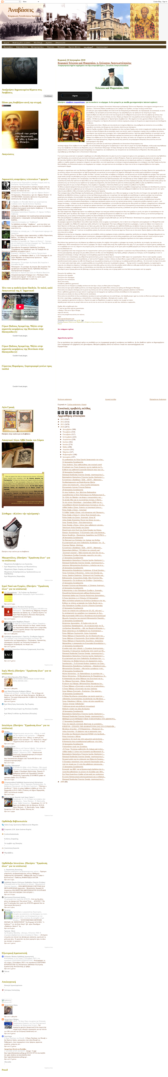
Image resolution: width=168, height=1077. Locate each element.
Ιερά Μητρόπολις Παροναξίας (14, 576)
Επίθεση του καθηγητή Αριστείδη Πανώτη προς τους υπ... (83, 470)
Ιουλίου (66, 442)
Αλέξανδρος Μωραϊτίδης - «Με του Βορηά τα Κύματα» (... (83, 628)
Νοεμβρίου (67, 432)
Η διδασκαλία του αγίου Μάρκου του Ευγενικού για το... (83, 679)
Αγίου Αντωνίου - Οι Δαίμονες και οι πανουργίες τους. (82, 731)
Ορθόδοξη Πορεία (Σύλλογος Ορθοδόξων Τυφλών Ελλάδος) (24, 882)
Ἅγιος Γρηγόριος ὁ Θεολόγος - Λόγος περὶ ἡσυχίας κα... (82, 573)
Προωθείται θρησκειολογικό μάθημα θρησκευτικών (81, 593)
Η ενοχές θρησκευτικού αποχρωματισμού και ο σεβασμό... (83, 777)
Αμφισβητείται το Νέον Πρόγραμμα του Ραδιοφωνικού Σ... (83, 495)
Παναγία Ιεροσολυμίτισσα (13, 985)
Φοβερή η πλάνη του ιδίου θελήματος (76, 709)
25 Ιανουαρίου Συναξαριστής (72, 583)
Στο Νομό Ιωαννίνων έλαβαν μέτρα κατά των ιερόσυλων (83, 774)
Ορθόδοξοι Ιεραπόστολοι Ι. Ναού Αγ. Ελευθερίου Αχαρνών (24, 636)
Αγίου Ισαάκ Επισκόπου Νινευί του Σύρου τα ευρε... (81, 520)
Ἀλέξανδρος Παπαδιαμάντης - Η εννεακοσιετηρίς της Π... (83, 626)
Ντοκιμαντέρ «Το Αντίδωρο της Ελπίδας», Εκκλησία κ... (83, 580)
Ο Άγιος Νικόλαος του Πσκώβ (14, 1038)
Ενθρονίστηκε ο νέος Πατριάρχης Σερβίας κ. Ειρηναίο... (82, 590)
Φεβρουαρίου (68, 454)
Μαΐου (65, 447)
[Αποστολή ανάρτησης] (82, 320)
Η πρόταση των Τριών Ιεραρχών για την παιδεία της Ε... (82, 467)
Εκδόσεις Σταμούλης (11, 839)
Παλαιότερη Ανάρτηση (158, 399)
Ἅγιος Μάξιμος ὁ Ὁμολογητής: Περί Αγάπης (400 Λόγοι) (83, 638)
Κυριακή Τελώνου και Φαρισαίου (73, 322)
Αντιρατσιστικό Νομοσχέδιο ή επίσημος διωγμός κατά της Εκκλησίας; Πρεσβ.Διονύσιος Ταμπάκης (30, 183)
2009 (62, 782)
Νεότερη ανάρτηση (65, 399)
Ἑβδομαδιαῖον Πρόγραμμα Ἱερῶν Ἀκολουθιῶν (28, 594)
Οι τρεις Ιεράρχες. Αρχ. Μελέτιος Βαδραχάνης (79, 492)
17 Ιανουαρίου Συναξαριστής (72, 721)
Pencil (60, 324)
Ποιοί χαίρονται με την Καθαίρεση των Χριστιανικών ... (82, 631)
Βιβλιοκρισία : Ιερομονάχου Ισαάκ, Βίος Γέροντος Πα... (82, 578)
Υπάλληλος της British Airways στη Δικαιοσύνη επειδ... (82, 661)
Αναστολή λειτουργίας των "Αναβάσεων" (24, 222)
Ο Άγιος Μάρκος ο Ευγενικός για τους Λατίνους (79, 689)
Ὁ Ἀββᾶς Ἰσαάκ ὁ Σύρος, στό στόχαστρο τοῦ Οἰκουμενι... (83, 512)
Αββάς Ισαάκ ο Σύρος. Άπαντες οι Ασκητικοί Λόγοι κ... (82, 507)
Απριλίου (66, 449)
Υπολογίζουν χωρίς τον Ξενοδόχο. (74, 746)
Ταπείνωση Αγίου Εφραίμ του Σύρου (75, 527)
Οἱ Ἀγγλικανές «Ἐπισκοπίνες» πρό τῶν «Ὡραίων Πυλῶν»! (30, 192)
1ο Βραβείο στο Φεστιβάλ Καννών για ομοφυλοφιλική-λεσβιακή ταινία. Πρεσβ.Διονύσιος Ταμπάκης (29, 203)
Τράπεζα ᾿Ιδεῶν (9, 931)
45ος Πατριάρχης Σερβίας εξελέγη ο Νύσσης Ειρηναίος (82, 606)
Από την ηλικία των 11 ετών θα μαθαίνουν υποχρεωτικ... (83, 764)
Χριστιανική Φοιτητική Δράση (14, 897)
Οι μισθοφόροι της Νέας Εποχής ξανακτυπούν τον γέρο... (83, 460)
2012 (62, 422)
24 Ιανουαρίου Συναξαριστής (72, 588)
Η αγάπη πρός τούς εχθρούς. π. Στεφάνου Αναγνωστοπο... (83, 648)
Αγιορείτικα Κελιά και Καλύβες (15, 1049)
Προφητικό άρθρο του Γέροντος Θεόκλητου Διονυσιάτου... (83, 595)
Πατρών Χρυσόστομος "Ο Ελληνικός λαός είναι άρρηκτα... (84, 533)
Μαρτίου (66, 452)
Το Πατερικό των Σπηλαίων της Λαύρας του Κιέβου (81, 540)
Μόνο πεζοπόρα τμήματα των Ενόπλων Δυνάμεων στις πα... (84, 600)
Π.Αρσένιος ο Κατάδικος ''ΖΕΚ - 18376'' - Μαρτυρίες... (82, 480)
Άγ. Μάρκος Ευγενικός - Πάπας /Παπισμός (78, 681)
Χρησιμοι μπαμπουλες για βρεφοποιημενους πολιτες (21, 871)
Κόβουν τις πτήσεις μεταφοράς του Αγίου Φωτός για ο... (82, 603)
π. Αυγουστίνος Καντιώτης (13, 869)
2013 (62, 419)
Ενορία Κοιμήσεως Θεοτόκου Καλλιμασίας (19, 607)
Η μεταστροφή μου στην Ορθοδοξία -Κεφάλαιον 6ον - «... (83, 658)
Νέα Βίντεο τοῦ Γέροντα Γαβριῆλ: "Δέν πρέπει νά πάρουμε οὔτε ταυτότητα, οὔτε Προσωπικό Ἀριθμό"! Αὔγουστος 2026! (29, 750)
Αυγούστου (67, 439)
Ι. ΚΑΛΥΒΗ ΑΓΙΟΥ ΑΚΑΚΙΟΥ (14, 1051)
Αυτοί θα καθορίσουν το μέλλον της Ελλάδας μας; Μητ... (83, 772)
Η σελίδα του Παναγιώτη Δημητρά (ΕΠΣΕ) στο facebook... (83, 734)
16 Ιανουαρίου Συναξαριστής (72, 744)
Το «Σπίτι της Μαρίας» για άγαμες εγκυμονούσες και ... (82, 497)
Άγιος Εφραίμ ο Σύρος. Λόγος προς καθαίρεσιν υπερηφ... (83, 525)
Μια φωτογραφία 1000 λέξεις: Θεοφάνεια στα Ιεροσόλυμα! (84, 616)
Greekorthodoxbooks (11, 834)
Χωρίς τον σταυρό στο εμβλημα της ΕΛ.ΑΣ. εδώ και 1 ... (83, 611)
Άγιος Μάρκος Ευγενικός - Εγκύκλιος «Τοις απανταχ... (82, 691)
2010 (62, 427)
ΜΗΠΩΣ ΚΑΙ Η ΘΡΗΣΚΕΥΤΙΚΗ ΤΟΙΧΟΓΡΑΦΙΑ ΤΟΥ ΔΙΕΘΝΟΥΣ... (89, 719)
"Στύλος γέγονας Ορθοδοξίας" (73, 704)
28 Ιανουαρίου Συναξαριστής (72, 538)
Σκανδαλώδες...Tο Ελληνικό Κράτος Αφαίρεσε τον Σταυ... (83, 663)
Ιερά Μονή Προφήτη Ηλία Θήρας (16, 677)
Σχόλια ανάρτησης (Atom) (76, 404)
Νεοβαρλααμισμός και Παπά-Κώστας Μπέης (78, 482)
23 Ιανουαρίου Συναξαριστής (72, 608)
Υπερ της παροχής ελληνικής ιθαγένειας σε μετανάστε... (82, 724)
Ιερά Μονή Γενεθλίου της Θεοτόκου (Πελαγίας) (20, 713)
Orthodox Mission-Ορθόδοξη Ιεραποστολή (19, 956)
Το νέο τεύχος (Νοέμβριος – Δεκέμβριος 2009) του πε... (82, 502)
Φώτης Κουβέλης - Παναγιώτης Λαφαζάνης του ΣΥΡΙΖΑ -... (84, 535)
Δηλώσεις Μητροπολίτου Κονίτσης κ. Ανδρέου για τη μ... (83, 565)
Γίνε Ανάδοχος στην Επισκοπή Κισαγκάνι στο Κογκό (21, 638)
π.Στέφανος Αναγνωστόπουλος (93, 322)
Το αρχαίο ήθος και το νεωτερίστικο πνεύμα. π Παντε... (82, 500)
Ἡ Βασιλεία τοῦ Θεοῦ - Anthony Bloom (17, 693)
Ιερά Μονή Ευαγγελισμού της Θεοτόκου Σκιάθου (21, 709)
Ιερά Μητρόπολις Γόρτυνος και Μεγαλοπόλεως (20, 567)
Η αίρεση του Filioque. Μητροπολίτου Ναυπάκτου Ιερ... (82, 684)
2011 (62, 424)
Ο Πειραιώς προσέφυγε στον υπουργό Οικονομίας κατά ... (83, 762)
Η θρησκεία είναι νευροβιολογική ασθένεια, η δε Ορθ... (82, 741)
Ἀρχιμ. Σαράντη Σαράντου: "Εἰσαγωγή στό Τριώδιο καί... (83, 575)
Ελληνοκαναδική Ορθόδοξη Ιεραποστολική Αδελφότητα (23, 782)
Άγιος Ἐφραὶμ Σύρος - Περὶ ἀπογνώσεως (77, 522)
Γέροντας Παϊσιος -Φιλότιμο (72, 545)
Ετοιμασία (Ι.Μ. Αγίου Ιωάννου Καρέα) (17, 829)
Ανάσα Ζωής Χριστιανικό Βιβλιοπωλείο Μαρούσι (21, 825)
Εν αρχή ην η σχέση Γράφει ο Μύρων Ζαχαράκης (29, 623)
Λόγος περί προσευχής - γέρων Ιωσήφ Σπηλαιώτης (80, 485)
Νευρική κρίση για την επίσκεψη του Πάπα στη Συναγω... (83, 759)
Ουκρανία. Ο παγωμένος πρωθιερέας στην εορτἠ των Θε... (83, 651)
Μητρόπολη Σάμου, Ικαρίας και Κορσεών (18, 569)
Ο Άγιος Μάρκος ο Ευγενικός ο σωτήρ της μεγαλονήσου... (83, 686)
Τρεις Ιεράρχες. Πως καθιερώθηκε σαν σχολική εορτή (82, 465)
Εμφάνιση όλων (49, 580)
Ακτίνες (6, 731)
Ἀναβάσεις (20, 9)
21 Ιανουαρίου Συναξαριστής (72, 646)
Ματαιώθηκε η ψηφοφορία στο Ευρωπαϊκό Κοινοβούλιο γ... (84, 643)
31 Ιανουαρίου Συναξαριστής (72, 462)
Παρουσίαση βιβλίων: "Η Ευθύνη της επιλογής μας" (81, 550)
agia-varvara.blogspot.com (66, 318)
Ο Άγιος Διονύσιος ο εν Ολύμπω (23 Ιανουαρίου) (80, 598)
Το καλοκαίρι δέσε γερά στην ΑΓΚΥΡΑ (17, 899)
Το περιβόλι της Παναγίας (13, 843)
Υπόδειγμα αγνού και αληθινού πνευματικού (78, 706)
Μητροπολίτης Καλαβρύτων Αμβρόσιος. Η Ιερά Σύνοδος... (83, 570)
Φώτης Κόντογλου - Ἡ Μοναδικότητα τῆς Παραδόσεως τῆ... (84, 676)
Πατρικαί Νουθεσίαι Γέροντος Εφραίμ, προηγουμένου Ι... (83, 475)
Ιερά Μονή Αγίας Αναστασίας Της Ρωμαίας (19, 704)
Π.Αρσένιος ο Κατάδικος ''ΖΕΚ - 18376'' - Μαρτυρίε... (82, 548)
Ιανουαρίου (67, 457)
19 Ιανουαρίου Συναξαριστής (72, 694)
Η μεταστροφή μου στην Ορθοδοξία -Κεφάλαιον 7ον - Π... (83, 543)
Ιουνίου (66, 444)
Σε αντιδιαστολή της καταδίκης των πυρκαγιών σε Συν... (82, 613)
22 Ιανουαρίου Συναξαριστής (72, 621)
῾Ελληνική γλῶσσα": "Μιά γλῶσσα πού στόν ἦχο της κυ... (83, 553)
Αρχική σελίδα (110, 399)
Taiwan (6, 971)
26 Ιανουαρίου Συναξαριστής (72, 568)
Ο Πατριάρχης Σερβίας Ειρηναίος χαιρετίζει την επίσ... (82, 555)
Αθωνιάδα (7, 1062)
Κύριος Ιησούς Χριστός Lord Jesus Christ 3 (19, 797)
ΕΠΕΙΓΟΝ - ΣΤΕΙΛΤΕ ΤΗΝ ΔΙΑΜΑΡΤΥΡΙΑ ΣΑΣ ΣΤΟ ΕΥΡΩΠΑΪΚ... (89, 726)
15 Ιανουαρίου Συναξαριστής (72, 767)
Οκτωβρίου (67, 434)
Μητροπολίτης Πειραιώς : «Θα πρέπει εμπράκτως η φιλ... (83, 668)
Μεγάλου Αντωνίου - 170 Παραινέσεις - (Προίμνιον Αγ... (83, 729)
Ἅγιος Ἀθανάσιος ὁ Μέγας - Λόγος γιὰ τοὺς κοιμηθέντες (82, 701)
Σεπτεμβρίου (67, 437)
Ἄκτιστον (7, 910)
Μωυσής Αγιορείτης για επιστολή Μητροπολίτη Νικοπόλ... (83, 618)
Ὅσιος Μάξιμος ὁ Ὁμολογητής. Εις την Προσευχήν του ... (83, 636)
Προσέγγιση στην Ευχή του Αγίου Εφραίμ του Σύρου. (82, 530)
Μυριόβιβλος (8, 853)
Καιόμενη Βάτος (9, 746)
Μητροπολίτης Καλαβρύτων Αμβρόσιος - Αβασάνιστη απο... (84, 666)
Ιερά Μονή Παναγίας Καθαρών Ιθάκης (17, 691)
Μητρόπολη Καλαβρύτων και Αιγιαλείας (18, 564)
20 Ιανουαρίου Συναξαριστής (72, 671)
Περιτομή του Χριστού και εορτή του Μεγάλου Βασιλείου (30, 272)
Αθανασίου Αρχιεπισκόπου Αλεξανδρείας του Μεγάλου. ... (83, 699)
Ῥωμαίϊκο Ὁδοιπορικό (12, 765)
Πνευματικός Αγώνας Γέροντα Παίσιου (76, 487)
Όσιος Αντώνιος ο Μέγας (71, 736)
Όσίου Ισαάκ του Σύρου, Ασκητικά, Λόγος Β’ (79, 517)
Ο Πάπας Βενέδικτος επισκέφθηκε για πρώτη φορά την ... (83, 696)
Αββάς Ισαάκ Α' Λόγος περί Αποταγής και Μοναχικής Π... (83, 752)
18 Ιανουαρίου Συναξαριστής (72, 711)
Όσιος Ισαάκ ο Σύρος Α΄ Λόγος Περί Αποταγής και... (81, 515)
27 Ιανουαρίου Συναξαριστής (72, 558)
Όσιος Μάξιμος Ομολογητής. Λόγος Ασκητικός (79, 633)
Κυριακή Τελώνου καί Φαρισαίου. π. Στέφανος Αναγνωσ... (83, 585)
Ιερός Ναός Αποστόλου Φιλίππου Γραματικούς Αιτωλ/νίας (24, 649)
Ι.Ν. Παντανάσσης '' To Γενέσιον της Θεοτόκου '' (21, 592)
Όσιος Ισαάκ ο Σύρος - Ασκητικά (74, 510)
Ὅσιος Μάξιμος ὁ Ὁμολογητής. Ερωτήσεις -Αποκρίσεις (82, 641)
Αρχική (6, 42)
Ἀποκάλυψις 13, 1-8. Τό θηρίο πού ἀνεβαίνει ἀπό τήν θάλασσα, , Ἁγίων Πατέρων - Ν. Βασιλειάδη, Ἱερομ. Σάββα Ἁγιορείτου (29, 801)
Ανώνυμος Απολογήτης (12, 990)
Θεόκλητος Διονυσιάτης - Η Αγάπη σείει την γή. (79, 623)
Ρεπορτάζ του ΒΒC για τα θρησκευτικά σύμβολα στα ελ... (83, 769)
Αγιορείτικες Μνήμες (11, 1019)
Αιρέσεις (49, 42)
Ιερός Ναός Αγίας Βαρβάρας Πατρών (17, 622)
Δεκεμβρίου (67, 429)
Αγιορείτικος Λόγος (10, 1005)
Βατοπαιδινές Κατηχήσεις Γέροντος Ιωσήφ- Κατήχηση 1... (83, 477)
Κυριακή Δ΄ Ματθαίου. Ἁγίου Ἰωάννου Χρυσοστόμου (29, 253)
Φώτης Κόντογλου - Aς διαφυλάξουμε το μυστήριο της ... (83, 673)
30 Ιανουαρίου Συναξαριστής (72, 472)
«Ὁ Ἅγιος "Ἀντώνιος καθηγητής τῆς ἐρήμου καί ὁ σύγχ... (83, 749)
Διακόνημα (8, 1036)
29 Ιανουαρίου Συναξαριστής (72, 490)
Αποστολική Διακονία (11, 848)
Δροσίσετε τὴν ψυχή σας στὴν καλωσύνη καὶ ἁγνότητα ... (83, 739)
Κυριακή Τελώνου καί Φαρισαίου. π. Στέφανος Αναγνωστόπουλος (94, 62)
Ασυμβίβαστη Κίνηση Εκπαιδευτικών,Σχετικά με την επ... (83, 505)
